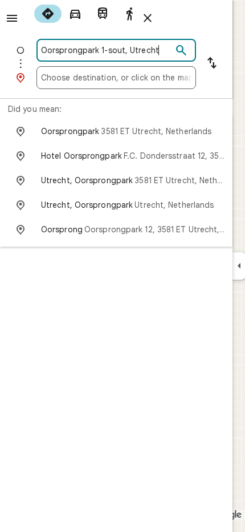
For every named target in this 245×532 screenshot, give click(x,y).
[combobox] (106, 50)
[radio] (48, 13)
